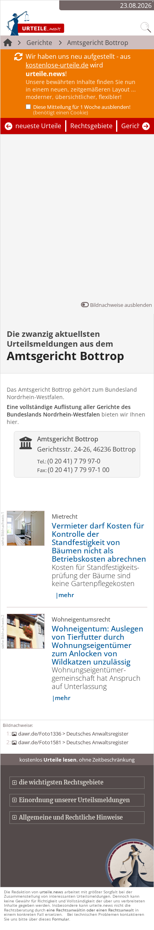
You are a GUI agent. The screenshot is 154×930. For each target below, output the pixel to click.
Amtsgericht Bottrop (97, 42)
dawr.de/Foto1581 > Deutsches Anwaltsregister (73, 742)
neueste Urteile (38, 125)
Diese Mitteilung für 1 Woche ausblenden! (81, 109)
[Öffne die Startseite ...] (52, 22)
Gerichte (39, 42)
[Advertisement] (77, 220)
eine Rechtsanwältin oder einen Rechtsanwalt (90, 910)
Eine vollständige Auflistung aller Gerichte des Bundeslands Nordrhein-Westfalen (69, 410)
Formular (60, 919)
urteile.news (51, 892)
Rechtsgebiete (91, 125)
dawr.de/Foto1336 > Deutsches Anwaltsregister (73, 733)
